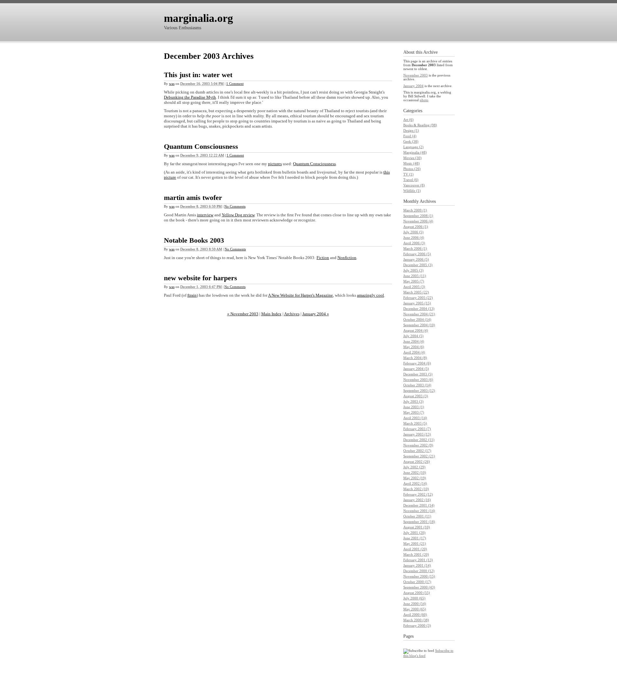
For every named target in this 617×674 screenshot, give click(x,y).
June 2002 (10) (414, 472)
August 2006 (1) (415, 227)
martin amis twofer (193, 197)
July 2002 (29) (414, 467)
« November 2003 (242, 313)
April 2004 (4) (414, 352)
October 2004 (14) (417, 319)
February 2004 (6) (417, 363)
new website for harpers (200, 278)
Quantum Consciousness (201, 146)
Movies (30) (412, 158)
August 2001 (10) (416, 527)
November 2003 (415, 75)
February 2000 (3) (417, 625)
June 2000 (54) (414, 604)
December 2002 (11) (418, 440)
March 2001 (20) (416, 554)
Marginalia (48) (415, 152)
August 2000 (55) (416, 593)
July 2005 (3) (413, 270)
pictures (275, 163)
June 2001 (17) (414, 538)
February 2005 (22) (418, 298)
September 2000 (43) (419, 587)
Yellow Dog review (238, 214)
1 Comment (235, 83)
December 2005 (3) (418, 265)
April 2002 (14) (415, 483)
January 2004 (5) (416, 369)
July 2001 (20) (414, 533)
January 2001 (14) (417, 565)
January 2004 (413, 86)
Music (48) (411, 163)
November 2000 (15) (419, 576)
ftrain (192, 295)
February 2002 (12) (418, 494)
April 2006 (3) (414, 243)
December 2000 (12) (418, 571)
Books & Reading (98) (420, 125)
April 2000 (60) (415, 614)
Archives (292, 313)
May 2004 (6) (413, 347)
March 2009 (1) (415, 210)
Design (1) (411, 130)
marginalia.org (198, 18)
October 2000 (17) (417, 582)
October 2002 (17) (417, 451)
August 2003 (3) (415, 396)
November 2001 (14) (419, 511)
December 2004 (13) (418, 308)
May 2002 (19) (414, 478)
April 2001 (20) (415, 549)
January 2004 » (315, 313)
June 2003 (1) (413, 407)
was (171, 83)
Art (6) (408, 119)
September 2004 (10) (419, 325)
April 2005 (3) (414, 287)
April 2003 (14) (415, 418)
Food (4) (409, 136)
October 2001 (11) (417, 516)
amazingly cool (370, 295)
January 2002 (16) (417, 500)
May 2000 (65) (414, 609)
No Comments (235, 206)
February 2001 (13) (418, 560)
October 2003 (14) (417, 385)
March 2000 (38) (416, 620)
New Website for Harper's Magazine (300, 295)
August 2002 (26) (416, 461)
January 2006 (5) (416, 259)
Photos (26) (412, 169)
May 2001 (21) (414, 543)
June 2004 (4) (413, 341)
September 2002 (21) (419, 456)
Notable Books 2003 (194, 240)
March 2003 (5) (415, 423)
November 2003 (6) (418, 380)
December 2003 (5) (418, 374)
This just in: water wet (198, 75)
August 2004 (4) (415, 330)
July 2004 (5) (413, 336)
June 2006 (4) (413, 237)
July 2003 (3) (413, 401)
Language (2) (413, 147)
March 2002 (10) (416, 489)
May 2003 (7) (413, 412)
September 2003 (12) (419, 390)
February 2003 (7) (417, 429)
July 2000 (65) (414, 598)
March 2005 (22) (416, 292)
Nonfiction (346, 257)
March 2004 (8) (415, 358)
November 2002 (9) (418, 445)
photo (424, 100)
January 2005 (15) (417, 303)
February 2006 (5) (417, 254)
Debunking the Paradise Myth (190, 97)
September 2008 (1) (418, 216)
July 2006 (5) (413, 232)
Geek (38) (410, 141)
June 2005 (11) (414, 276)
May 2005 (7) (413, 281)
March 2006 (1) (415, 248)
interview (205, 214)
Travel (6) (410, 180)
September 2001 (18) (419, 522)
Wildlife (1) (412, 191)
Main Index (271, 313)
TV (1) (408, 174)
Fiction (323, 257)
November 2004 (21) (419, 314)
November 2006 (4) (418, 221)
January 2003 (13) (417, 434)
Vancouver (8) (414, 185)
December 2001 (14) (418, 505)
